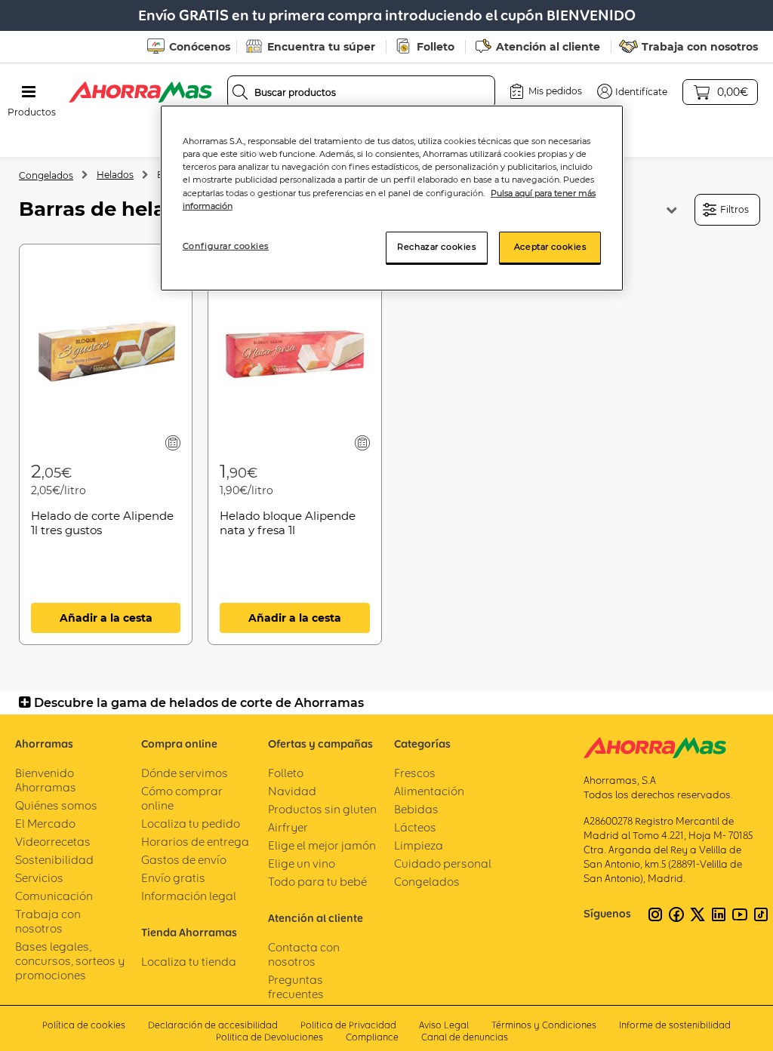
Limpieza (418, 845)
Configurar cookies (226, 246)
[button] (632, 91)
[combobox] (361, 92)
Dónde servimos (184, 773)
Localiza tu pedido (190, 823)
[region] (392, 197)
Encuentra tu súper (321, 47)
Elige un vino (301, 863)
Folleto (435, 47)
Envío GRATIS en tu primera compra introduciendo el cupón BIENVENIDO (387, 15)
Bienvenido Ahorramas (45, 780)
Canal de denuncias (464, 1037)
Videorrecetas (53, 841)
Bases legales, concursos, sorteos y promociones (70, 960)
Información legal (188, 896)
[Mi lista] (173, 442)
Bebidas (416, 809)
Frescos (415, 773)
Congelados (46, 175)
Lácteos (415, 827)
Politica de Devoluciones (269, 1037)
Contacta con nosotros (304, 954)
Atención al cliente (548, 47)
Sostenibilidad (54, 860)
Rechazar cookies (436, 246)
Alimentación (429, 791)
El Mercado (45, 823)
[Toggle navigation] (28, 92)
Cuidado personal (442, 863)
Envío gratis (173, 878)
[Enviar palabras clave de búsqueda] (240, 92)
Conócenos (199, 47)
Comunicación (54, 896)
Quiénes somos (56, 805)
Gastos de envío (183, 860)
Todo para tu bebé (317, 881)
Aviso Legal (444, 1025)
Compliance (372, 1037)
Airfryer (288, 827)
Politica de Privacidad (348, 1025)
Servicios (39, 878)
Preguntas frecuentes (296, 987)
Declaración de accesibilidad (213, 1025)
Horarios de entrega (195, 841)
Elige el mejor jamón (322, 845)
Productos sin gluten (322, 809)
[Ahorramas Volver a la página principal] (140, 92)
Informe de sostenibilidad (675, 1025)
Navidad (292, 791)
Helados (115, 174)
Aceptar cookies (550, 246)
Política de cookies (83, 1025)
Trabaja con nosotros (700, 47)
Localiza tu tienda (188, 961)
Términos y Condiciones (543, 1025)
